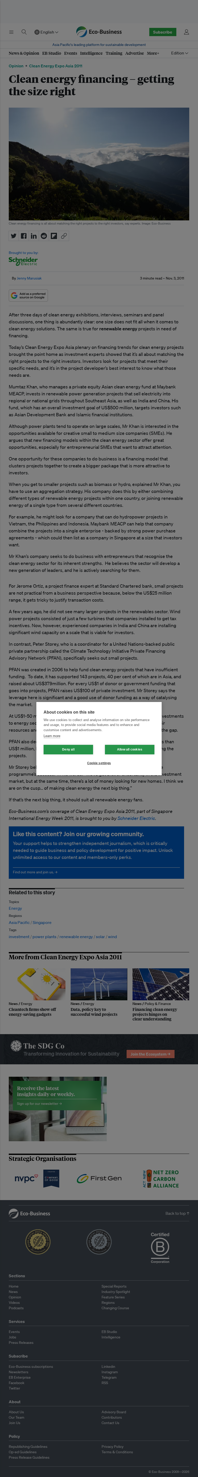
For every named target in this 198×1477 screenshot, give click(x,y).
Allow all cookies (129, 749)
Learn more (52, 736)
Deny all (68, 749)
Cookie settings (99, 763)
